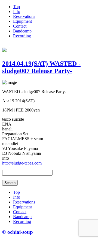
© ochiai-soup (17, 232)
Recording (22, 36)
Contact (19, 26)
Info (16, 11)
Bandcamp (22, 31)
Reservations (24, 16)
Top (16, 6)
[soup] (4, 49)
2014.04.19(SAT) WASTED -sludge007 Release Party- (41, 67)
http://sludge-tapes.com (22, 163)
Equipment (22, 21)
